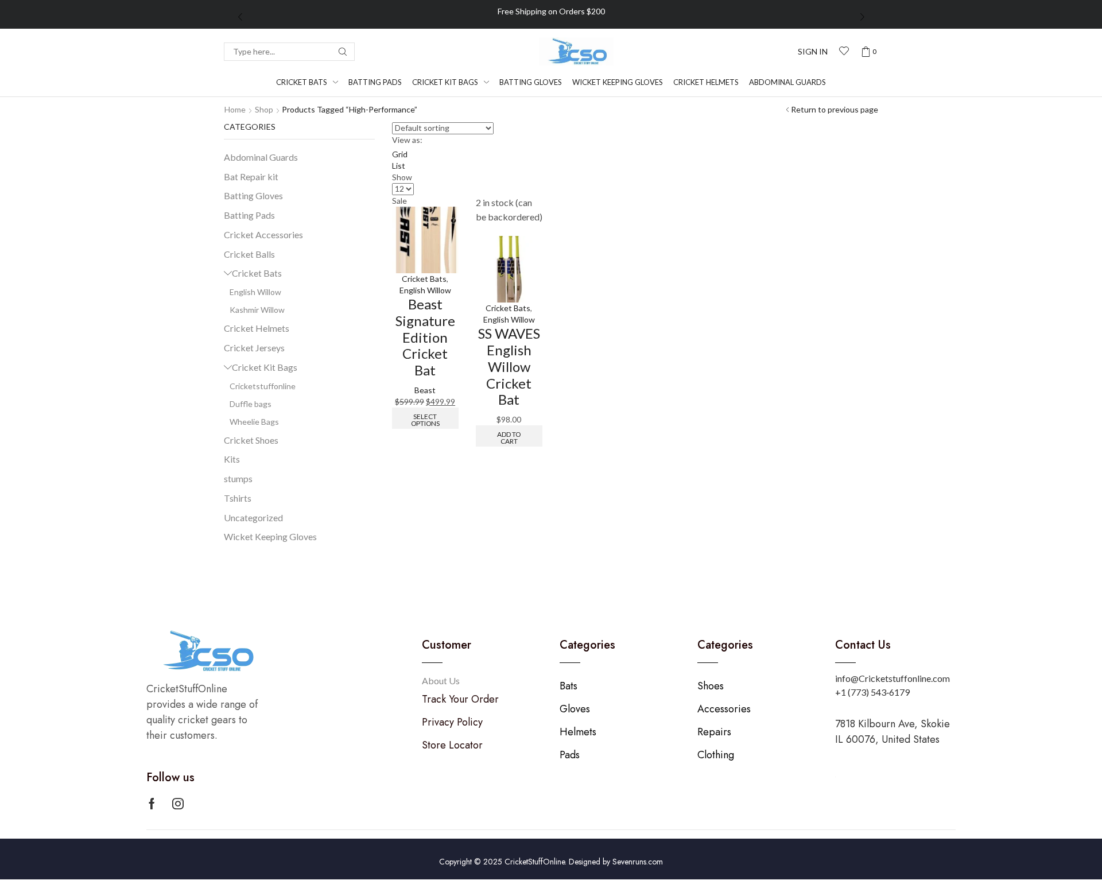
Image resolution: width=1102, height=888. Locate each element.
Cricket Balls (249, 254)
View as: (407, 140)
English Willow (425, 290)
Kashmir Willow (257, 310)
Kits (232, 458)
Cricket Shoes (251, 440)
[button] (813, 51)
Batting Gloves (253, 195)
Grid (400, 154)
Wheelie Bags (254, 421)
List (398, 165)
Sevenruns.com (637, 861)
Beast (425, 390)
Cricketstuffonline (263, 386)
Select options (425, 420)
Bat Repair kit (251, 176)
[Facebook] (151, 803)
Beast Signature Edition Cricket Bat (425, 337)
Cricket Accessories (263, 234)
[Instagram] (178, 803)
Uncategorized (253, 517)
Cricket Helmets (256, 328)
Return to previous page (834, 109)
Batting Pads (249, 215)
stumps (238, 478)
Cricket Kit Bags (264, 367)
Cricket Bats (424, 279)
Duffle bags (250, 404)
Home (235, 109)
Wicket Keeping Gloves (270, 536)
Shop (264, 109)
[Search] (342, 51)
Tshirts (237, 498)
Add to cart (509, 437)
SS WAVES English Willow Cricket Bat (509, 366)
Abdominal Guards (261, 157)
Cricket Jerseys (254, 347)
